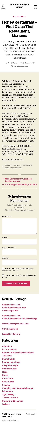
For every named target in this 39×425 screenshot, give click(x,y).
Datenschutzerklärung (10, 420)
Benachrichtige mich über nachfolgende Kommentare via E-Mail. (17, 269)
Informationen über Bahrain (19, 5)
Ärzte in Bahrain (9, 349)
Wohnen (6, 404)
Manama (17, 168)
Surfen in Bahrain (10, 329)
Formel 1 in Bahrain (11, 334)
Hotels (5, 375)
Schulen (6, 385)
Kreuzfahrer (8, 378)
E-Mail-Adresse (8, 248)
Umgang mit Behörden (12, 401)
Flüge (4, 372)
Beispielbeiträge (10, 365)
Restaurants (19, 17)
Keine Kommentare (21, 66)
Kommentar (7, 217)
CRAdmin (14, 63)
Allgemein (7, 346)
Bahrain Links (8, 359)
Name (5, 238)
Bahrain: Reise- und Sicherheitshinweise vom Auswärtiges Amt (14, 308)
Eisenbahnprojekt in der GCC (15, 324)
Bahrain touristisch (11, 362)
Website (5, 258)
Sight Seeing (8, 394)
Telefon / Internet (10, 398)
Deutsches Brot (9, 368)
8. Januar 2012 (28, 63)
